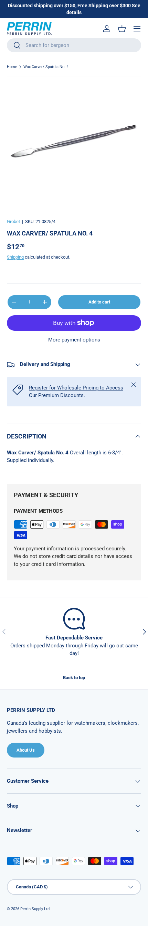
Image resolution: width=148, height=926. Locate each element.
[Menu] (137, 28)
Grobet (13, 221)
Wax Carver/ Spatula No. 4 (45, 67)
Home (12, 67)
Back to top (74, 677)
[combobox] (74, 45)
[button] (121, 28)
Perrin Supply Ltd (35, 909)
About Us (26, 750)
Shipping (15, 257)
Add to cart (99, 302)
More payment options (74, 340)
